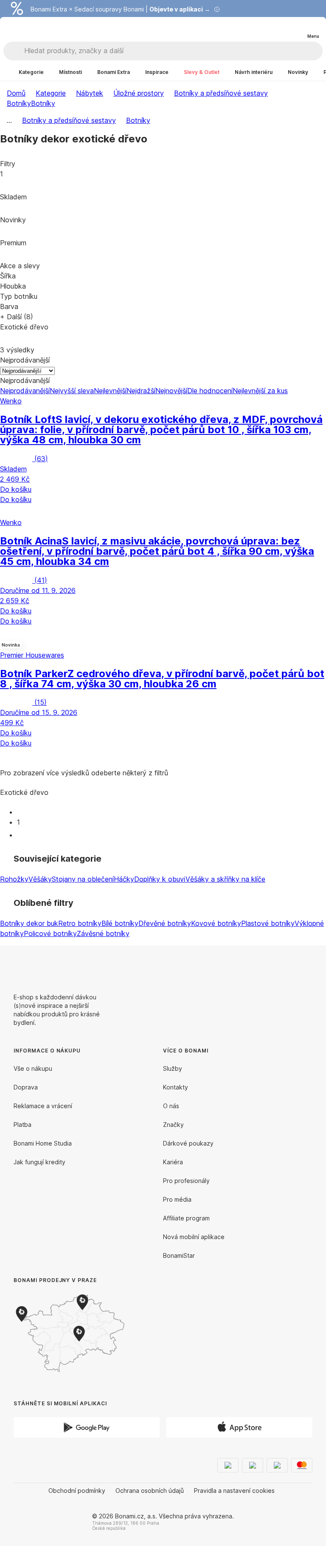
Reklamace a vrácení (43, 1105)
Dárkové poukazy (188, 1143)
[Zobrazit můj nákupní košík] (295, 29)
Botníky (43, 103)
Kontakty (175, 1087)
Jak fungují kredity (39, 1162)
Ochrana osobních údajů (149, 1490)
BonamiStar (179, 1255)
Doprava (26, 1087)
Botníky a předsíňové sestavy (221, 93)
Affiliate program (186, 1218)
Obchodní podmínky (76, 1490)
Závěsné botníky (103, 933)
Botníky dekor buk (29, 923)
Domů (16, 93)
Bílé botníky (119, 923)
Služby (172, 1068)
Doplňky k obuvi (159, 879)
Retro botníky (79, 923)
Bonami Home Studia (43, 1143)
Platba (22, 1124)
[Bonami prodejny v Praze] (83, 1333)
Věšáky (40, 879)
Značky (173, 1124)
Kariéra (173, 1162)
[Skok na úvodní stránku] (25, 29)
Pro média (177, 1199)
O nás (171, 1105)
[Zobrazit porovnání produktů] (278, 29)
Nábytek (89, 93)
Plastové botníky (268, 923)
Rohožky (14, 879)
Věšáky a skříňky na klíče (225, 879)
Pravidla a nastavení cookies (234, 1490)
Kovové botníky (216, 923)
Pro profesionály (186, 1180)
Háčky (124, 879)
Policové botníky (50, 933)
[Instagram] (305, 966)
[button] (163, 511)
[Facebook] (285, 966)
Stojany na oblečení (83, 879)
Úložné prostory (138, 93)
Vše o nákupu (33, 1068)
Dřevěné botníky (164, 923)
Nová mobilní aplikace (194, 1236)
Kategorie (51, 93)
